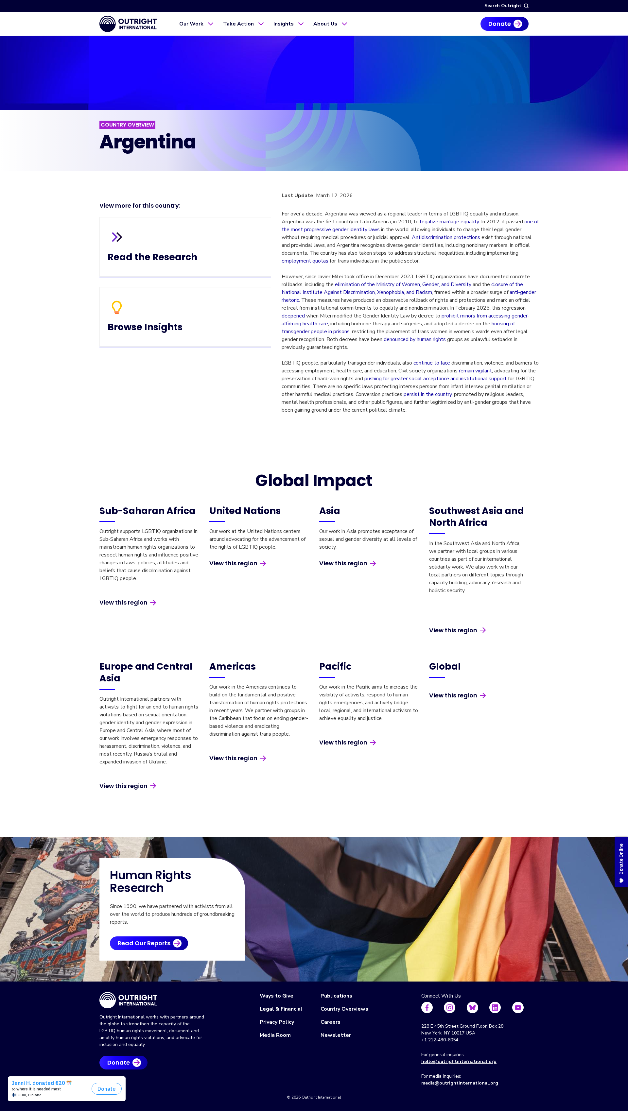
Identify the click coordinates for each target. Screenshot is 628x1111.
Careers (330, 1022)
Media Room (275, 1035)
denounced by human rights (415, 339)
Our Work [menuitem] (191, 23)
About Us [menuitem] (325, 23)
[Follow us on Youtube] (518, 1007)
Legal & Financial (281, 1009)
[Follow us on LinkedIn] (495, 1007)
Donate (499, 24)
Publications (336, 996)
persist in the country (428, 394)
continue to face (431, 363)
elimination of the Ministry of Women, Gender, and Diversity (403, 284)
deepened (293, 315)
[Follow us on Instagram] (449, 1007)
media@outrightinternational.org (459, 1083)
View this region (123, 602)
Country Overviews (344, 1009)
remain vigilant (475, 370)
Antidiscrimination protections (446, 237)
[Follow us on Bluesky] (472, 1007)
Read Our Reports (144, 943)
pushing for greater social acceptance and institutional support (435, 378)
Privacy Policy (277, 1022)
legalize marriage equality (449, 221)
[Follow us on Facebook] (427, 1007)
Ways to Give (276, 996)
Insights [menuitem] (283, 23)
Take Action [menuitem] (238, 23)
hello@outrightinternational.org (459, 1061)
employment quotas (305, 261)
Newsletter (336, 1035)
